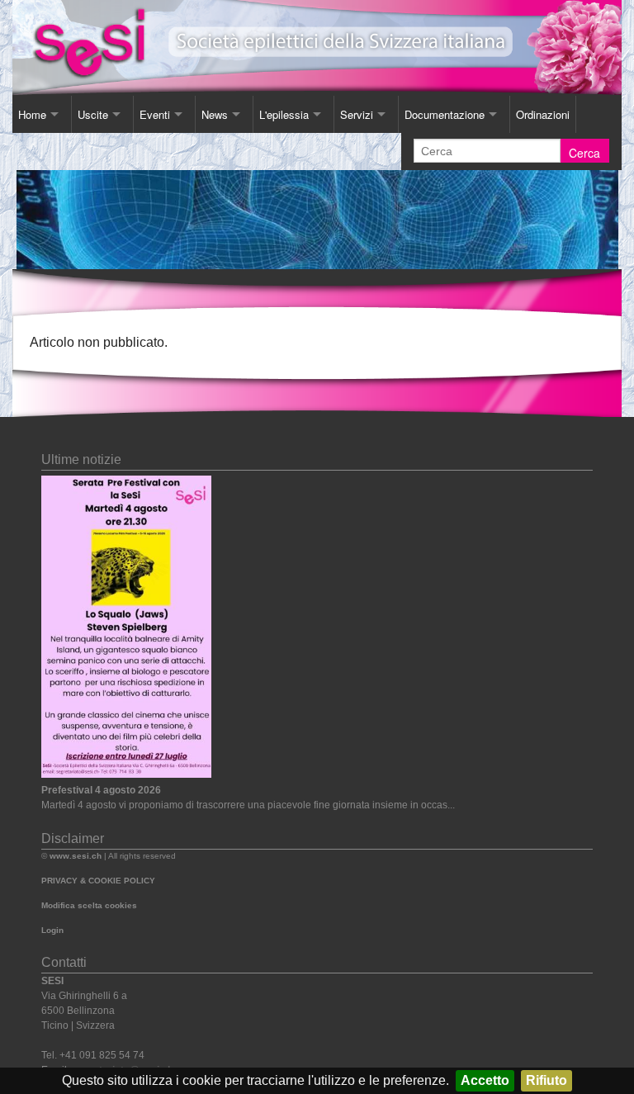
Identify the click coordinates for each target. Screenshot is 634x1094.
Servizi (356, 114)
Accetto (485, 1080)
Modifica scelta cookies (89, 905)
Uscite (93, 114)
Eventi (155, 114)
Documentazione (445, 114)
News (214, 114)
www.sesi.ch (76, 855)
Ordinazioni (543, 114)
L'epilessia (284, 114)
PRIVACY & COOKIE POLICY (98, 880)
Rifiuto (546, 1080)
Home (32, 114)
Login (52, 930)
